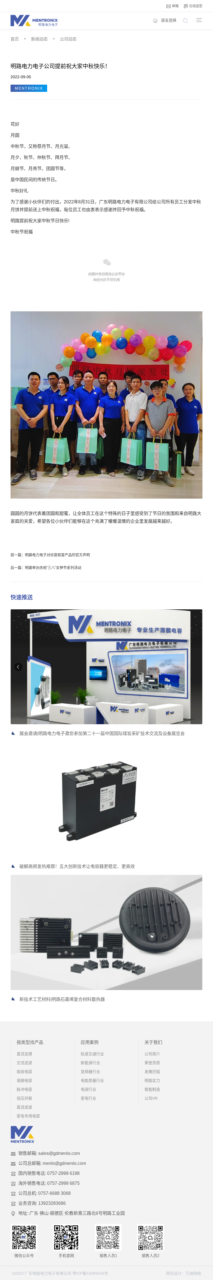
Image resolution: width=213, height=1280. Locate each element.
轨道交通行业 (92, 1054)
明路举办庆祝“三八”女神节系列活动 (53, 567)
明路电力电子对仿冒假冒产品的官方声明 (57, 555)
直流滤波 (24, 1107)
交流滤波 (24, 1063)
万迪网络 (193, 1273)
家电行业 (88, 1098)
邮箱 (175, 6)
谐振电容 (24, 1080)
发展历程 (152, 1071)
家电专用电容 (28, 1116)
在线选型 (195, 6)
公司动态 (68, 39)
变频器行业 (90, 1071)
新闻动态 (39, 39)
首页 (15, 39)
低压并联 (24, 1098)
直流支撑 (24, 1054)
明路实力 (152, 1080)
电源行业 (88, 1089)
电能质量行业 (92, 1080)
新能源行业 (90, 1063)
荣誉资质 (152, 1063)
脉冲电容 (24, 1089)
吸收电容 (24, 1071)
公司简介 (152, 1054)
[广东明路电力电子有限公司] (34, 20)
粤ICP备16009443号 (90, 1273)
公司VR (151, 1098)
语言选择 (168, 20)
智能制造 (152, 1089)
